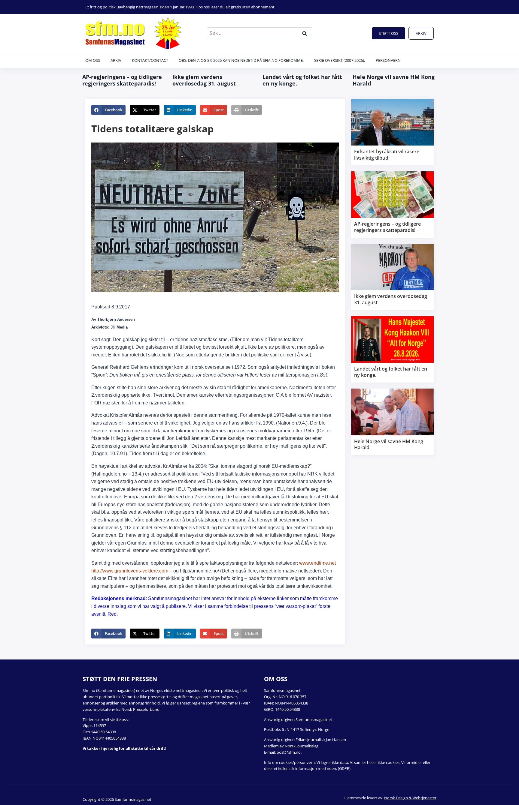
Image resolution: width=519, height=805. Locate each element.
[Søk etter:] (259, 33)
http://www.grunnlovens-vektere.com (129, 570)
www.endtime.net (317, 563)
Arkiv (421, 33)
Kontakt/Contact (150, 60)
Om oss (92, 60)
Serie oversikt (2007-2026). (339, 60)
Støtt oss (388, 33)
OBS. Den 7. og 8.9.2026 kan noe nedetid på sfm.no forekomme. (241, 60)
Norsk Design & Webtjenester (410, 797)
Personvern (388, 60)
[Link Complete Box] (392, 132)
